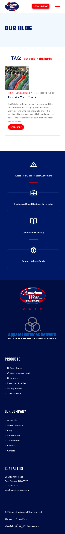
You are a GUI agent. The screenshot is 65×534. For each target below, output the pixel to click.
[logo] (12, 6)
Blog (9, 430)
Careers (11, 450)
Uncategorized (25, 93)
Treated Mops (14, 393)
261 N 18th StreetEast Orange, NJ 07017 (16, 478)
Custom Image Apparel (18, 373)
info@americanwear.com (17, 490)
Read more (16, 127)
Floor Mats (12, 378)
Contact (11, 445)
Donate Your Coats (22, 97)
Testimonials (13, 440)
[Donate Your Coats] (17, 89)
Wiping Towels (14, 388)
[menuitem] (55, 6)
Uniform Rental (14, 368)
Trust (11, 93)
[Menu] (55, 6)
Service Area (13, 435)
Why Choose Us (15, 425)
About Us (12, 420)
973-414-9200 (40, 6)
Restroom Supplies (16, 383)
